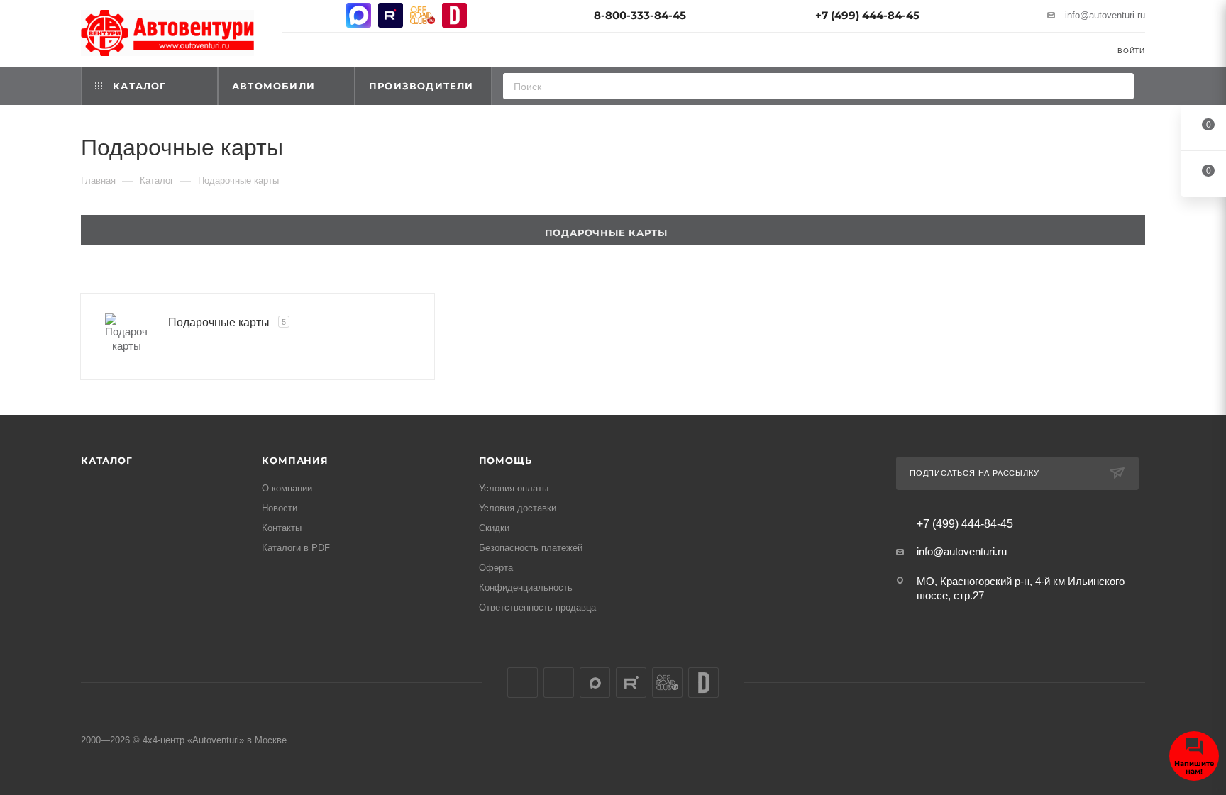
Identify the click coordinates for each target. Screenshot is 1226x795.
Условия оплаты (513, 488)
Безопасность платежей (530, 548)
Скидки (494, 528)
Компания (295, 460)
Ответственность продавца (537, 607)
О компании (287, 488)
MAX (358, 15)
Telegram (326, 15)
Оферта (496, 567)
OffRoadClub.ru (422, 15)
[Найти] (1118, 86)
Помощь (505, 460)
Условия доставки (517, 508)
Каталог (107, 460)
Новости (279, 508)
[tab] (613, 230)
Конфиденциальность (526, 587)
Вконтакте (294, 15)
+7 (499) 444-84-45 (867, 15)
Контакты (282, 528)
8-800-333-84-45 (640, 15)
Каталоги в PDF (296, 548)
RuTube (390, 15)
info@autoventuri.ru (1105, 15)
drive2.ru (454, 15)
